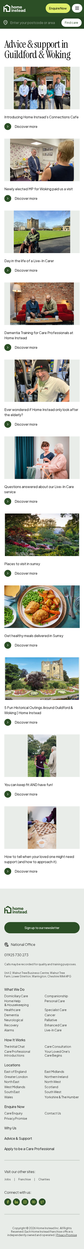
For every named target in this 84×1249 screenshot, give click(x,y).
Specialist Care (56, 1010)
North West (53, 1082)
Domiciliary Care (16, 996)
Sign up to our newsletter (42, 928)
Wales (8, 1097)
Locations (12, 1065)
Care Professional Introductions (17, 1053)
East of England (15, 1071)
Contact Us (53, 1113)
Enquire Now (58, 8)
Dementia (11, 1015)
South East (12, 1092)
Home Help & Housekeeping (16, 1003)
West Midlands (14, 1087)
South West (53, 1092)
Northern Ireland (56, 1077)
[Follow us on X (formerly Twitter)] (42, 1201)
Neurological (13, 1020)
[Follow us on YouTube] (33, 1201)
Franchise (24, 1179)
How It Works (14, 1040)
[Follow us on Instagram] (25, 1201)
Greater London (16, 1077)
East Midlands (54, 1071)
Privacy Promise (15, 1118)
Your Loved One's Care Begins (57, 1053)
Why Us (10, 1128)
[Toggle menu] (77, 8)
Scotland (51, 1087)
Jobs (7, 1179)
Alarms (9, 1030)
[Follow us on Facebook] (7, 1201)
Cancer (50, 1015)
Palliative (51, 1020)
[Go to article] (7, 126)
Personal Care (55, 1001)
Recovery (11, 1025)
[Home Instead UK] (16, 909)
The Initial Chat (14, 1046)
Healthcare (12, 1010)
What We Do (14, 989)
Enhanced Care (56, 1025)
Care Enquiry (13, 1113)
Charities (44, 1179)
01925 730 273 (16, 955)
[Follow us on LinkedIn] (16, 1201)
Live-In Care (53, 1030)
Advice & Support (18, 1138)
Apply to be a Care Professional (29, 1148)
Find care (71, 22)
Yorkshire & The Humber (62, 1097)
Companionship (56, 996)
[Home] (14, 8)
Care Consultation (58, 1046)
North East (11, 1082)
